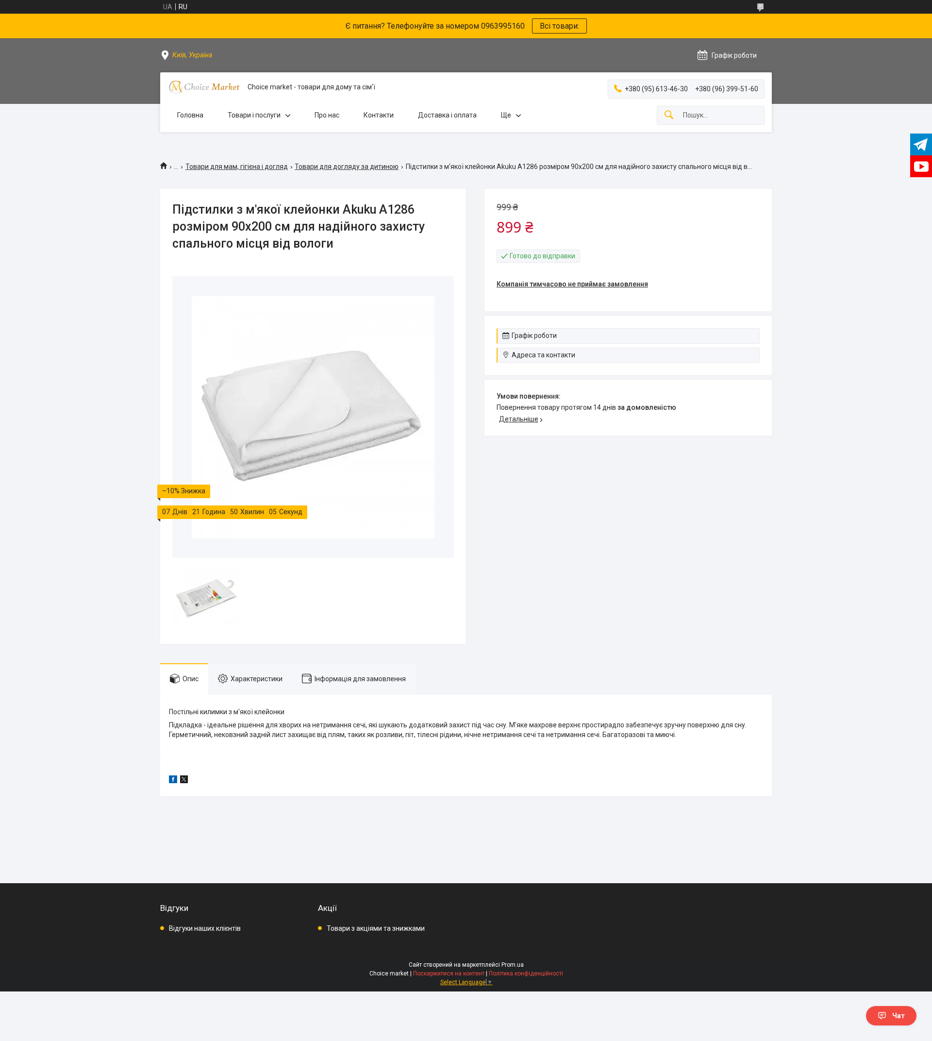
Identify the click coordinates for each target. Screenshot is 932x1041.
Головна (190, 115)
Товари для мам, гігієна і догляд (236, 166)
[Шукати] (669, 115)
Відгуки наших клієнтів (205, 928)
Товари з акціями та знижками (376, 928)
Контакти (379, 115)
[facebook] (173, 781)
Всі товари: (559, 26)
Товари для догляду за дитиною (347, 166)
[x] (184, 781)
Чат (898, 1016)
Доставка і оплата (447, 115)
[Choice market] (203, 87)
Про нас (327, 115)
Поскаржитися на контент (448, 973)
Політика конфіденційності (526, 973)
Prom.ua (512, 964)
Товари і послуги (254, 115)
